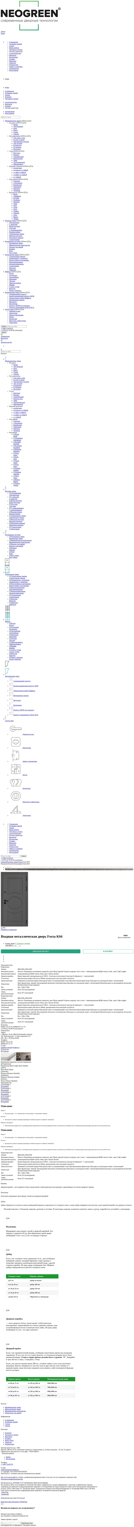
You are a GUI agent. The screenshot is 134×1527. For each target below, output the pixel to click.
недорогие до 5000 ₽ (20, 170)
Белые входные (14, 226)
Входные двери (10, 221)
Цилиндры (13, 319)
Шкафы (12, 285)
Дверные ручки (14, 311)
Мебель (7, 272)
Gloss (15, 204)
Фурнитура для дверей (13, 1413)
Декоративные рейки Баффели (20, 298)
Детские (12, 281)
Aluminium (17, 196)
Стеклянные (17, 183)
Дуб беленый (18, 126)
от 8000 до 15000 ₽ (20, 175)
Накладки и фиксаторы (17, 321)
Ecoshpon (16, 200)
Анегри (16, 134)
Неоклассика (18, 158)
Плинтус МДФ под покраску (19, 306)
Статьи (7, 1424)
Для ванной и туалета (21, 142)
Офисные (12, 270)
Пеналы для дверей (16, 247)
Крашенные (17, 185)
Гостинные (13, 275)
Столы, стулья (14, 287)
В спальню (17, 147)
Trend (15, 207)
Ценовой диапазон (16, 166)
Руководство (13, 65)
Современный (18, 157)
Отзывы (12, 59)
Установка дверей (15, 44)
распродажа (17, 168)
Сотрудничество (15, 53)
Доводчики (13, 322)
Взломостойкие (14, 232)
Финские (16, 188)
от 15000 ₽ (17, 177)
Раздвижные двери (16, 243)
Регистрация (13, 70)
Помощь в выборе (23, 943)
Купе (11, 251)
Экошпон (16, 190)
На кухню (17, 149)
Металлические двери (13, 1409)
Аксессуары (9, 309)
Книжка (12, 249)
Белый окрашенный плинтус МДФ (21, 296)
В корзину (108, 951)
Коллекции (13, 192)
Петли (11, 317)
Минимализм (18, 164)
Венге (15, 130)
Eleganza (16, 202)
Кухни (11, 273)
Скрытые (16, 181)
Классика (16, 153)
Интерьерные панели (16, 300)
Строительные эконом (17, 256)
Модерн (16, 155)
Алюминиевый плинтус (17, 294)
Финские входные (15, 236)
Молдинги (13, 302)
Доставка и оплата (15, 50)
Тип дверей (13, 179)
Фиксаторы (13, 313)
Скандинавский (19, 162)
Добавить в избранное (9, 930)
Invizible (16, 198)
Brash (15, 194)
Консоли (12, 289)
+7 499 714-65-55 (7, 328)
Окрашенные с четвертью (18, 258)
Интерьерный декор (12, 292)
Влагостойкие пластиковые (19, 260)
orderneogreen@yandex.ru (10, 1470)
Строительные (14, 239)
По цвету (12, 123)
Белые (15, 125)
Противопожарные (16, 262)
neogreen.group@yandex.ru (10, 1047)
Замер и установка (15, 67)
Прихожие (13, 279)
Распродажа (13, 57)
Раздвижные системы (12, 241)
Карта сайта (9, 1440)
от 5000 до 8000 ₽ (19, 172)
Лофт (15, 160)
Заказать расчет (6, 342)
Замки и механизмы (16, 315)
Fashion (16, 211)
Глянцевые (17, 187)
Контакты (12, 55)
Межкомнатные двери (13, 121)
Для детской (17, 143)
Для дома (12, 228)
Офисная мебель (15, 283)
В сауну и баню (18, 140)
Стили (11, 151)
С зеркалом (13, 224)
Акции (11, 46)
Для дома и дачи (19, 138)
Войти (8, 1457)
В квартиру (17, 145)
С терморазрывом (15, 230)
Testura (15, 219)
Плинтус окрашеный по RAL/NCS (21, 307)
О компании (13, 42)
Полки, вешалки (15, 290)
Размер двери (10, 943)
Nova (15, 209)
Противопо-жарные (16, 238)
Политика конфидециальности (12, 1479)
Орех (15, 128)
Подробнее (5, 1086)
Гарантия (12, 63)
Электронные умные (16, 234)
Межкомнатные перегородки (19, 245)
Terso (15, 215)
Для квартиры (14, 222)
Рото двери (13, 253)
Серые (15, 132)
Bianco (15, 217)
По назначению (14, 136)
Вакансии (12, 61)
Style (15, 205)
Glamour (16, 213)
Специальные (14, 266)
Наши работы (14, 48)
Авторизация (14, 68)
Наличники (13, 304)
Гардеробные (14, 277)
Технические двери (12, 255)
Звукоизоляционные (16, 264)
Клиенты (8, 97)
